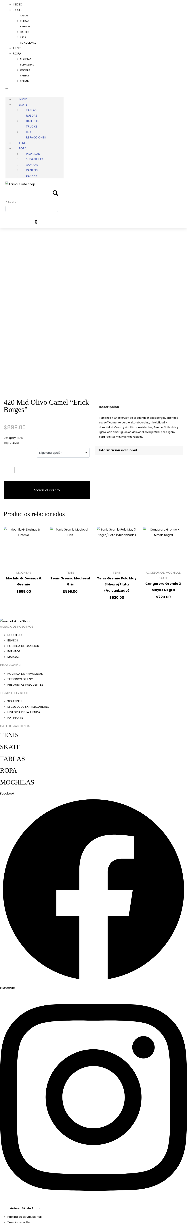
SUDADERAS (27, 64)
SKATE (17, 10)
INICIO (23, 99)
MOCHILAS (17, 782)
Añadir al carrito (47, 490)
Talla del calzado (17, 451)
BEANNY (24, 81)
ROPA (17, 53)
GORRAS (25, 70)
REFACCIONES (28, 43)
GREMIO (14, 443)
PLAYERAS (25, 59)
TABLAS (24, 15)
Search (13, 202)
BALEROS (25, 26)
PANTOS (25, 75)
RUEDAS (24, 21)
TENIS (22, 143)
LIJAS (23, 37)
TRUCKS (24, 32)
